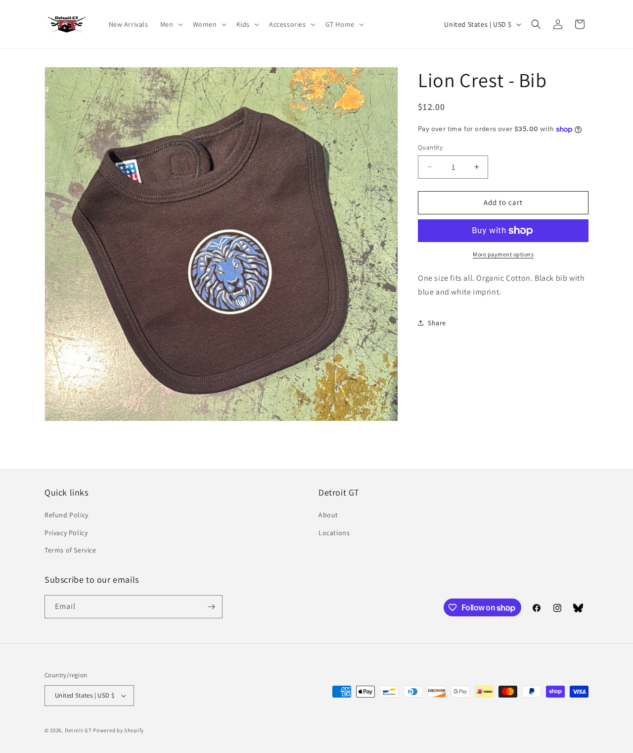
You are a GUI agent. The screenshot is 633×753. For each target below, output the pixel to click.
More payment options (503, 254)
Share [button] (437, 322)
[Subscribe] (211, 606)
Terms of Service (70, 550)
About (328, 514)
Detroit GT (78, 730)
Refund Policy (67, 514)
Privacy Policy (66, 532)
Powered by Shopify (118, 730)
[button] (170, 24)
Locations (334, 532)
